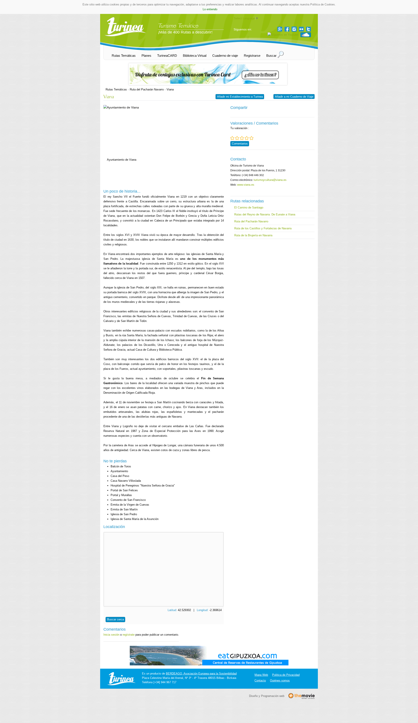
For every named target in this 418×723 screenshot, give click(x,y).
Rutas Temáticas (116, 89)
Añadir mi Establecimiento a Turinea (240, 96)
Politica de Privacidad (286, 674)
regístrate (129, 634)
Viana (170, 89)
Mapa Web (261, 674)
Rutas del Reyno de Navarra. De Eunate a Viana (264, 214)
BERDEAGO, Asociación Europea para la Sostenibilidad (201, 673)
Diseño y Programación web (266, 695)
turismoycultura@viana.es (270, 180)
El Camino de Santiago (248, 207)
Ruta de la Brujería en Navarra (253, 235)
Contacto (260, 680)
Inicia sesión (111, 634)
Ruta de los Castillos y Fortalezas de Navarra (263, 228)
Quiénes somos (280, 680)
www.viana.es (245, 184)
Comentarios (240, 143)
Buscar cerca (115, 619)
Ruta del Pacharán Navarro (147, 89)
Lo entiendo (210, 9)
